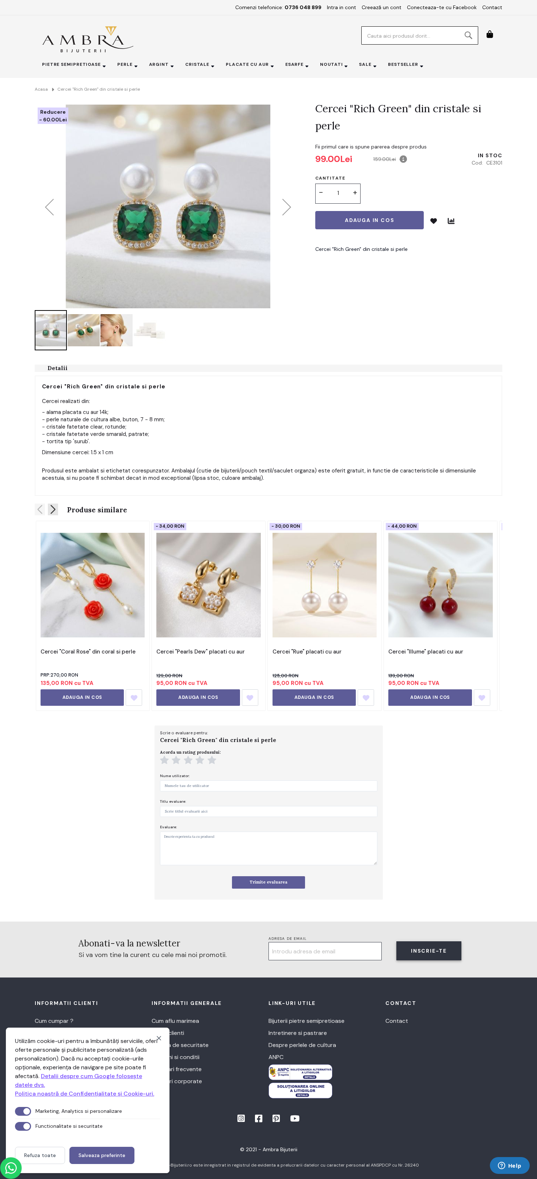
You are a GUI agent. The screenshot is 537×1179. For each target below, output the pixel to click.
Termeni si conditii (175, 1057)
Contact (492, 7)
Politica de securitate (180, 1045)
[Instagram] (242, 1119)
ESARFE (294, 64)
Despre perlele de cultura (302, 1045)
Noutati (331, 64)
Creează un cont (381, 7)
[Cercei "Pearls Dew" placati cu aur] (208, 585)
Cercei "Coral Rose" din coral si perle (88, 651)
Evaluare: (168, 827)
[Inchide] (159, 1038)
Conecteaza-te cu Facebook (442, 7)
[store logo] (87, 39)
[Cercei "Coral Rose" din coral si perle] (93, 585)
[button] (49, 207)
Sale (365, 64)
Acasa (41, 89)
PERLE (125, 64)
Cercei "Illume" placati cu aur (425, 651)
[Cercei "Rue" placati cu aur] (325, 585)
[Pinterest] (277, 1119)
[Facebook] (259, 1119)
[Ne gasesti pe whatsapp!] (11, 1168)
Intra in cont (341, 7)
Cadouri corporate (177, 1081)
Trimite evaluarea (268, 882)
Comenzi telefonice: (278, 7)
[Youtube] (295, 1119)
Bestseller (403, 64)
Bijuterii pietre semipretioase (306, 1021)
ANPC (275, 1057)
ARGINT (159, 64)
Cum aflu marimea (175, 1021)
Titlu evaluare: (173, 801)
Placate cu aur (247, 64)
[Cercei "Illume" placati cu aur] (440, 585)
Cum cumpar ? (54, 1021)
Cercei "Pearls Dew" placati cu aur (200, 651)
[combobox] (419, 35)
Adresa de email (287, 938)
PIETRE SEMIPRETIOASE (71, 64)
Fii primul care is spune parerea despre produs (371, 146)
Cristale (197, 64)
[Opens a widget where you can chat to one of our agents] (510, 1166)
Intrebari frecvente (177, 1069)
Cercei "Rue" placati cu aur (307, 651)
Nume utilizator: (175, 775)
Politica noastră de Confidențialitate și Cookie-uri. (84, 1093)
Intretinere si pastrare (297, 1033)
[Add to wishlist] (134, 697)
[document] (87, 1100)
